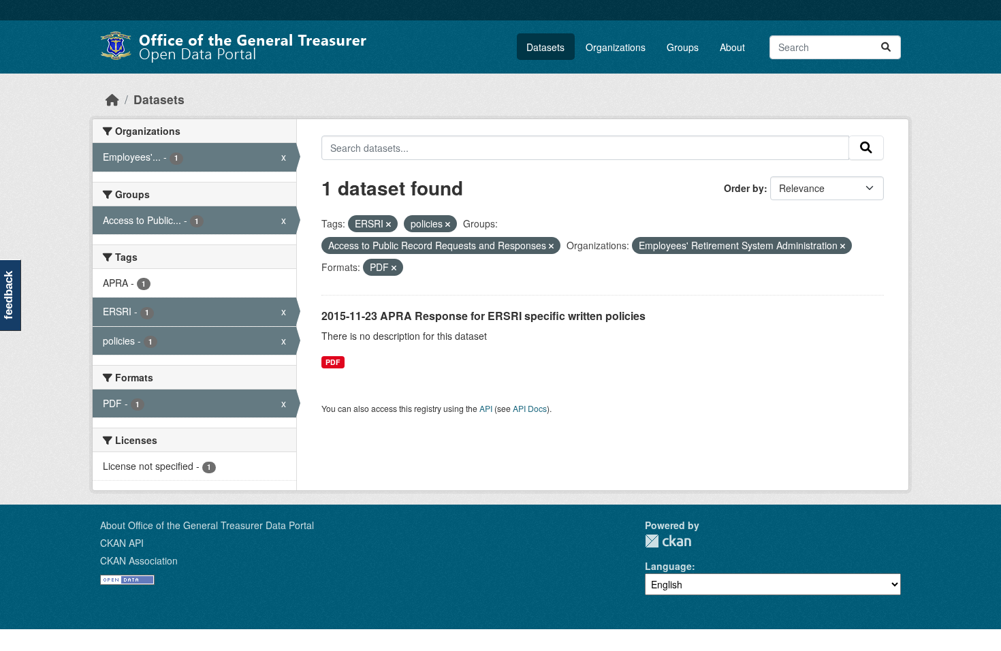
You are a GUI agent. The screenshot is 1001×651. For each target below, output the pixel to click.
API (485, 408)
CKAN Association (139, 560)
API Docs (530, 408)
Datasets (545, 47)
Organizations (616, 47)
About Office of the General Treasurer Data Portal (207, 525)
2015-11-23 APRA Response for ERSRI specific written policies (483, 315)
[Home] (112, 99)
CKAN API (122, 543)
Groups (683, 47)
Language (668, 566)
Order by (744, 188)
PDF (332, 362)
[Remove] (388, 224)
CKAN (668, 541)
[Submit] (886, 47)
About (732, 47)
